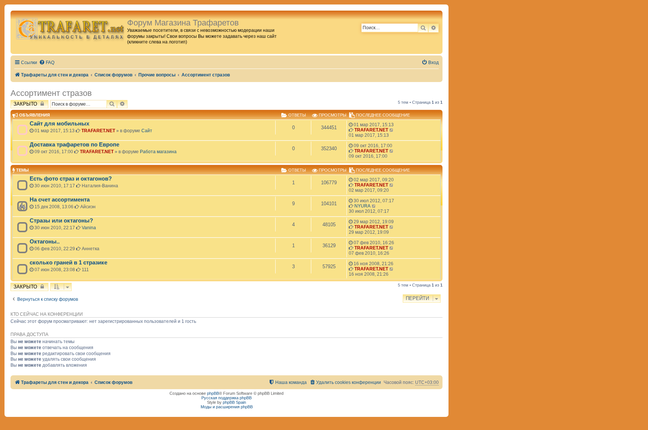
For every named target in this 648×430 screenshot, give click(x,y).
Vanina (89, 227)
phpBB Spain (234, 402)
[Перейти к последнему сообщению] (391, 130)
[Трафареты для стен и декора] (69, 28)
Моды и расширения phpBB (227, 407)
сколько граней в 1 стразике (68, 263)
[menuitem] (46, 63)
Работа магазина (158, 151)
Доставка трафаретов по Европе (74, 145)
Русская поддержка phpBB (226, 398)
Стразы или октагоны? (61, 221)
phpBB (213, 393)
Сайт (146, 130)
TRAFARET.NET (98, 130)
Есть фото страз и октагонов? (71, 179)
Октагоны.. (45, 242)
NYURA (362, 206)
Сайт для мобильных (59, 124)
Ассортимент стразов (51, 93)
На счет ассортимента (60, 200)
